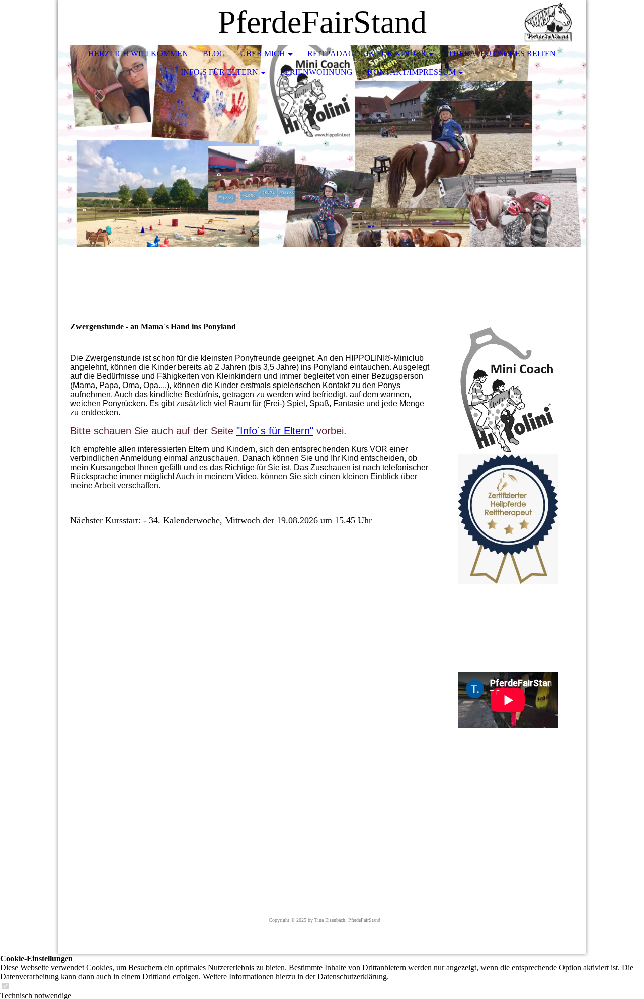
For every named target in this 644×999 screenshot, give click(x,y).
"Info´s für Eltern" (274, 430)
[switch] (5, 986)
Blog (214, 53)
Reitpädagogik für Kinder (366, 53)
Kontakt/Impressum (411, 72)
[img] (548, 22)
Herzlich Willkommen (138, 53)
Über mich (262, 53)
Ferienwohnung (316, 72)
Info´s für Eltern (219, 72)
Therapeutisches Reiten (502, 53)
